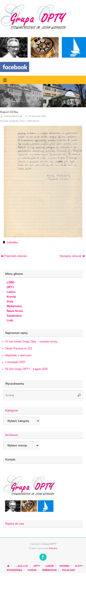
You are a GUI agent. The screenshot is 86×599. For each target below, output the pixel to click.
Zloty (10, 301)
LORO (10, 282)
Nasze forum (15, 311)
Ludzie (11, 291)
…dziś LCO (21, 566)
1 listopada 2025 (15, 362)
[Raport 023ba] (43, 181)
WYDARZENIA (14, 570)
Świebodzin (14, 315)
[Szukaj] (79, 395)
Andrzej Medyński (13, 116)
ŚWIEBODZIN (49, 570)
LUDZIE (50, 566)
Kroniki (11, 296)
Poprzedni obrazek (15, 256)
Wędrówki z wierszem (18, 355)
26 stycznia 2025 (37, 116)
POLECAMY (68, 570)
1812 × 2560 (26, 121)
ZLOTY (79, 566)
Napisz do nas (14, 523)
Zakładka (12, 242)
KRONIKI (64, 566)
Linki (10, 320)
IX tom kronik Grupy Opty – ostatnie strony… (32, 341)
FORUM (32, 570)
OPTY (10, 287)
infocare (53, 548)
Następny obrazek (71, 256)
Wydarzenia (14, 306)
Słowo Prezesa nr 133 (18, 348)
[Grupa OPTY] (43, 557)
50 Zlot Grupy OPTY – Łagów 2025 (26, 369)
